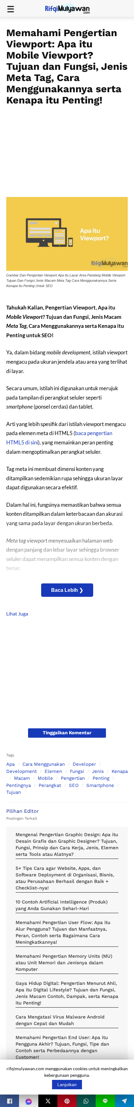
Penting (101, 778)
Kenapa (120, 771)
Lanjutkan (67, 1084)
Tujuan (13, 792)
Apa (10, 764)
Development (21, 771)
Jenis (98, 771)
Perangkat (50, 785)
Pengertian (73, 778)
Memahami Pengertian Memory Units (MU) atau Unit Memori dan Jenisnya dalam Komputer (64, 962)
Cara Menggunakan (43, 764)
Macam (22, 778)
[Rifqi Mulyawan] (71, 8)
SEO (74, 785)
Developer (84, 764)
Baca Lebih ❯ (67, 590)
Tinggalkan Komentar (67, 733)
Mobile (45, 778)
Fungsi (77, 771)
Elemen (53, 771)
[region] (67, 149)
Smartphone (100, 785)
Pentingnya (18, 785)
